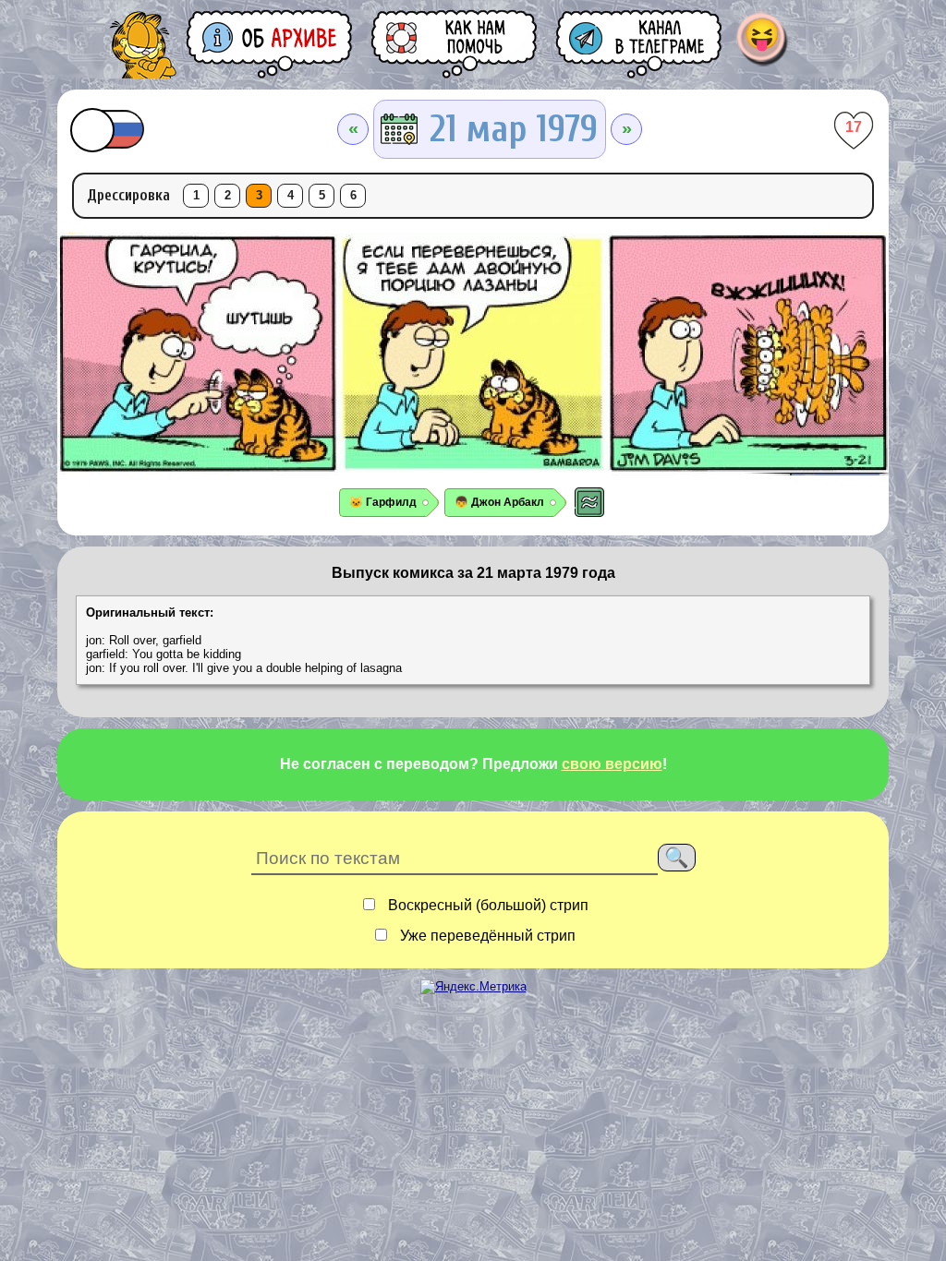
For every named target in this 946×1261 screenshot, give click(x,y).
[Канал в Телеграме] (640, 43)
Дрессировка (128, 195)
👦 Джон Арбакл (499, 502)
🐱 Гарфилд (383, 502)
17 (853, 127)
